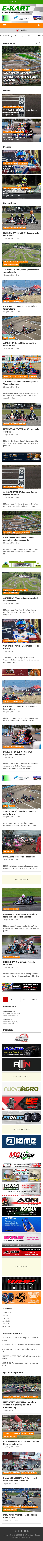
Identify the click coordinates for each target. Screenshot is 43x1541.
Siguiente (34, 999)
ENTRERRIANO (15, 956)
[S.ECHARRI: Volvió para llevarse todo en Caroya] (21, 631)
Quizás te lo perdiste (13, 1372)
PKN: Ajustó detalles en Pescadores (19, 857)
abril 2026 (5, 1324)
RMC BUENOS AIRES (10, 1436)
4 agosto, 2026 (8, 1447)
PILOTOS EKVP (23, 163)
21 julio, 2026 (7, 1520)
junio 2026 (5, 1318)
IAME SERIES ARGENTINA (12, 188)
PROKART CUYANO (16, 301)
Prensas (7, 147)
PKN (12, 851)
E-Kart (18, 83)
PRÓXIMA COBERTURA (11, 70)
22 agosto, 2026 (8, 387)
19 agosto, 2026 (8, 83)
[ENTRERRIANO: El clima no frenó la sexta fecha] (21, 947)
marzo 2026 (6, 1326)
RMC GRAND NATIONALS (29, 1473)
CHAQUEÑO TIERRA (10, 107)
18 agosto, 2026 (8, 139)
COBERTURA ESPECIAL (20, 376)
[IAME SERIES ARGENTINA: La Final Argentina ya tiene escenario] (21, 523)
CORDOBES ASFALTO (10, 163)
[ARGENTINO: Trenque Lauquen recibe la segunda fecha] (21, 583)
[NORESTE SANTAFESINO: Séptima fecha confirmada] (21, 414)
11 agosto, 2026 (8, 196)
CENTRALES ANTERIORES (12, 1397)
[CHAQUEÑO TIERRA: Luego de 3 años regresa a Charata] (21, 477)
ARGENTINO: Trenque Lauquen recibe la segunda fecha (20, 77)
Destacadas (9, 43)
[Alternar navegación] (4, 25)
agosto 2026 (6, 1313)
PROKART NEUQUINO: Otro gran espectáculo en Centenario (17, 136)
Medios (6, 90)
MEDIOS (20, 107)
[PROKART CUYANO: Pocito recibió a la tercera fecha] (21, 692)
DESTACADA (23, 67)
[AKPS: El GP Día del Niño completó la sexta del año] (21, 797)
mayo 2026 (6, 1321)
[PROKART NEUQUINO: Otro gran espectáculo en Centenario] (21, 737)
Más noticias (9, 203)
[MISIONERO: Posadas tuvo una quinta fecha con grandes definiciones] (21, 899)
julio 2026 (5, 1315)
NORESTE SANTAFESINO (18, 228)
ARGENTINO (7, 67)
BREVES (15, 67)
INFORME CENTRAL (28, 1433)
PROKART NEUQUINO (17, 132)
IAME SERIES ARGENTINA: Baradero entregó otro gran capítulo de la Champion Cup (19, 1405)
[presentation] (36, 43)
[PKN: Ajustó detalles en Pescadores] (21, 842)
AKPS (5, 338)
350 (24, 999)
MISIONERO (14, 909)
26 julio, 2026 (7, 1483)
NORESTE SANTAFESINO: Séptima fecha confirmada (21, 1345)
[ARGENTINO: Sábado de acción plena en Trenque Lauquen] (21, 367)
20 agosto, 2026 (8, 115)
